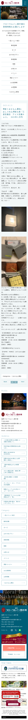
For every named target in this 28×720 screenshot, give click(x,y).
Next (22, 381)
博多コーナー (14, 78)
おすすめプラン (14, 54)
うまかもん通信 (14, 92)
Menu (25, 4)
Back (5, 381)
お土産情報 (13, 82)
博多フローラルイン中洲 (9, 125)
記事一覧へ (14, 382)
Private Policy (14, 714)
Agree (4, 717)
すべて (14, 50)
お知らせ (14, 68)
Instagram (12, 630)
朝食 (14, 64)
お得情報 (14, 87)
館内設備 (14, 45)
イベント (14, 73)
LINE (20, 630)
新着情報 (14, 59)
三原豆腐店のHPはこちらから (10, 348)
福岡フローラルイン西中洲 (10, 3)
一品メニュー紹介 (14, 40)
